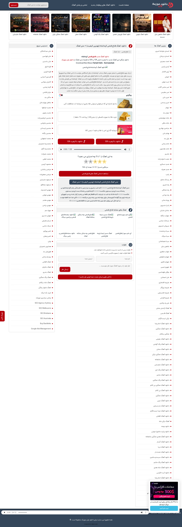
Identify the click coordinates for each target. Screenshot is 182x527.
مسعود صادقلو (46, 185)
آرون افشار (165, 71)
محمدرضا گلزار (46, 149)
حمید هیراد (165, 169)
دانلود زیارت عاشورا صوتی (160, 431)
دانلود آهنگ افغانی (162, 416)
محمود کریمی (46, 164)
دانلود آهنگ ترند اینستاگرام (159, 411)
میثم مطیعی (46, 221)
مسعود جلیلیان (45, 179)
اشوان (167, 77)
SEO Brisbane (45, 313)
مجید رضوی (47, 113)
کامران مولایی (46, 82)
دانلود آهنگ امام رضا (162, 478)
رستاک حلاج (165, 179)
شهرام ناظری (165, 262)
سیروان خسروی (163, 226)
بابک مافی (165, 123)
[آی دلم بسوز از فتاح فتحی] (123, 222)
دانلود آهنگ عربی (163, 400)
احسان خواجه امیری (162, 51)
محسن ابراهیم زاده (44, 118)
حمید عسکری (164, 164)
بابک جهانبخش (164, 118)
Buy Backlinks (45, 323)
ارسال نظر (65, 269)
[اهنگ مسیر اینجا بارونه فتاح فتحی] (104, 222)
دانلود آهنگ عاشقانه (40, 34)
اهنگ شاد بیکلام (45, 282)
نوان (49, 241)
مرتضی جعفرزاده (45, 174)
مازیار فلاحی (47, 92)
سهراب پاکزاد (164, 215)
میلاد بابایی (46, 226)
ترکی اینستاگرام (163, 318)
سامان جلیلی (164, 210)
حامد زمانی (165, 144)
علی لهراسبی (46, 56)
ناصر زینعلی (47, 236)
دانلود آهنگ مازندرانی (19, 34)
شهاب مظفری (164, 251)
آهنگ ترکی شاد (164, 421)
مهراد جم (48, 210)
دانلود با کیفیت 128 (74, 141)
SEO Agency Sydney (43, 303)
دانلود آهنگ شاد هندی (161, 467)
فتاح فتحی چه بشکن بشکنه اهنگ (85, 234)
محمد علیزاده (46, 154)
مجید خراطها (46, 107)
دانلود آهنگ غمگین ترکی (60, 34)
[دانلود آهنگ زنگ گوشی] (101, 23)
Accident (96, 524)
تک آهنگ (117, 52)
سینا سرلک (165, 236)
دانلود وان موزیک (68, 60)
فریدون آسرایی (46, 77)
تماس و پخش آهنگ (79, 5)
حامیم (167, 154)
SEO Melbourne (45, 308)
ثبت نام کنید (164, 508)
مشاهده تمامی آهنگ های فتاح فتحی (95, 173)
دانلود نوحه (165, 426)
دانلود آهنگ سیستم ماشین (159, 457)
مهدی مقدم (47, 200)
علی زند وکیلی (164, 303)
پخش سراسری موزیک (43, 298)
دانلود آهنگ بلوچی (142, 34)
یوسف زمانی (46, 257)
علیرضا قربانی (164, 298)
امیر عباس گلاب (163, 87)
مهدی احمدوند (46, 190)
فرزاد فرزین (47, 71)
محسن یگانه (46, 133)
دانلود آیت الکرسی (162, 473)
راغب (167, 174)
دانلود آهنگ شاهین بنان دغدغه (162, 35)
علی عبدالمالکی (45, 51)
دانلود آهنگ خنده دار (162, 452)
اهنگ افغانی (46, 262)
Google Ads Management (41, 329)
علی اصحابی (165, 277)
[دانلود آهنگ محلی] (81, 23)
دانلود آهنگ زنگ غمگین (161, 380)
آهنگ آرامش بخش (162, 308)
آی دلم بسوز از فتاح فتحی (123, 233)
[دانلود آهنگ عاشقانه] (40, 23)
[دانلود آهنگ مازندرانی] (19, 23)
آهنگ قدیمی (164, 313)
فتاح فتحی (125, 52)
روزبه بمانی (165, 200)
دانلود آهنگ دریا (163, 447)
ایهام (167, 107)
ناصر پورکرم (47, 231)
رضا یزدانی (165, 195)
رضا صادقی (165, 190)
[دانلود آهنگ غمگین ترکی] (60, 23)
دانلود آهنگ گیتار (163, 442)
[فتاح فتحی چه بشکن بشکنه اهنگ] (86, 222)
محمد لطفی (47, 159)
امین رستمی (165, 102)
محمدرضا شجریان (45, 144)
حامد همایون (164, 149)
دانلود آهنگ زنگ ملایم (161, 462)
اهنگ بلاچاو (46, 267)
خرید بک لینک (46, 293)
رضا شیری (166, 185)
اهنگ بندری (47, 272)
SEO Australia (45, 318)
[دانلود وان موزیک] (162, 5)
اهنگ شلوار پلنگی (45, 287)
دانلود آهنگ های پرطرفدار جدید (103, 5)
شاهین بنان (165, 246)
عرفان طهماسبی (163, 272)
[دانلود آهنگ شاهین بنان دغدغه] (162, 23)
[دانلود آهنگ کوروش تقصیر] (121, 23)
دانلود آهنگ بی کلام (162, 390)
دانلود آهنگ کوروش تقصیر (121, 34)
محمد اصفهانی (46, 138)
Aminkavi (92, 524)
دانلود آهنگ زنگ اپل (162, 370)
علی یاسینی (47, 61)
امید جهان (165, 82)
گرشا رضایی (47, 87)
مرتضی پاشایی (46, 169)
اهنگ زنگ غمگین (45, 277)
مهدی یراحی (46, 205)
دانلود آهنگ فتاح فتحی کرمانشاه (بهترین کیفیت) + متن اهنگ (101, 45)
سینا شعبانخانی (164, 241)
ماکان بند (47, 97)
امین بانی (166, 97)
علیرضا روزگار (164, 287)
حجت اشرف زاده (163, 159)
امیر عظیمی (165, 92)
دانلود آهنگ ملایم (163, 375)
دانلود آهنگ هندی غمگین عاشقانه (157, 436)
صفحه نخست (124, 5)
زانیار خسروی (164, 205)
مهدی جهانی (46, 195)
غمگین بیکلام (164, 334)
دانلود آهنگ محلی (81, 34)
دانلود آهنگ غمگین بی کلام (159, 385)
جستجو (14, 5)
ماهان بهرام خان (45, 102)
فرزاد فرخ (48, 66)
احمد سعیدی (164, 61)
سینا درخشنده (164, 231)
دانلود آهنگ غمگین (162, 329)
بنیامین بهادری (164, 128)
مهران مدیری (46, 215)
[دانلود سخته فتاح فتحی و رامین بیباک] (67, 222)
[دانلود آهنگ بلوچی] (142, 23)
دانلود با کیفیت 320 (112, 141)
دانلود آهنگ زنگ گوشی (101, 34)
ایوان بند (166, 113)
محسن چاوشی (46, 123)
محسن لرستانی (45, 128)
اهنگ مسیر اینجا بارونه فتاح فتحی (104, 234)
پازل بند (166, 138)
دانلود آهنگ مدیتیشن (161, 406)
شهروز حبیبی (165, 267)
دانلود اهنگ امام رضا (162, 323)
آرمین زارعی (165, 66)
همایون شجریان (45, 246)
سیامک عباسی (164, 221)
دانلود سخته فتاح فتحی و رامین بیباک (67, 234)
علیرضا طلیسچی (163, 293)
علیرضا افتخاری (164, 282)
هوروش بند (47, 251)
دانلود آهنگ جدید (102, 56)
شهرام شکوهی (164, 257)
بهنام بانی (166, 133)
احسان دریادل (164, 56)
